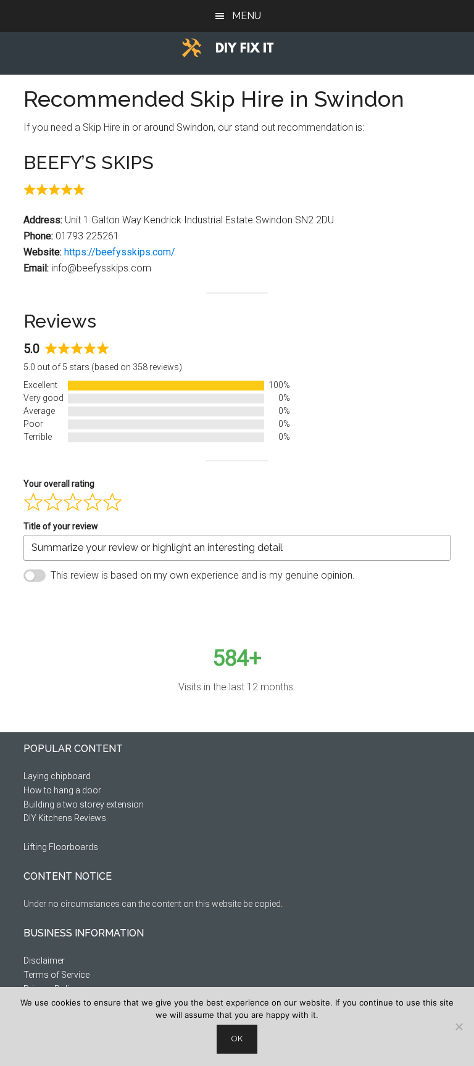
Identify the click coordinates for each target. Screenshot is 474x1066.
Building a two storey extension (83, 804)
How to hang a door (62, 790)
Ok (237, 1038)
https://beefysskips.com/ (119, 252)
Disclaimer (44, 960)
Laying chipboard (57, 776)
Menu (246, 16)
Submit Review (77, 605)
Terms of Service (56, 975)
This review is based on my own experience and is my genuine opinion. (203, 575)
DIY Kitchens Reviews (64, 818)
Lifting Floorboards (60, 847)
